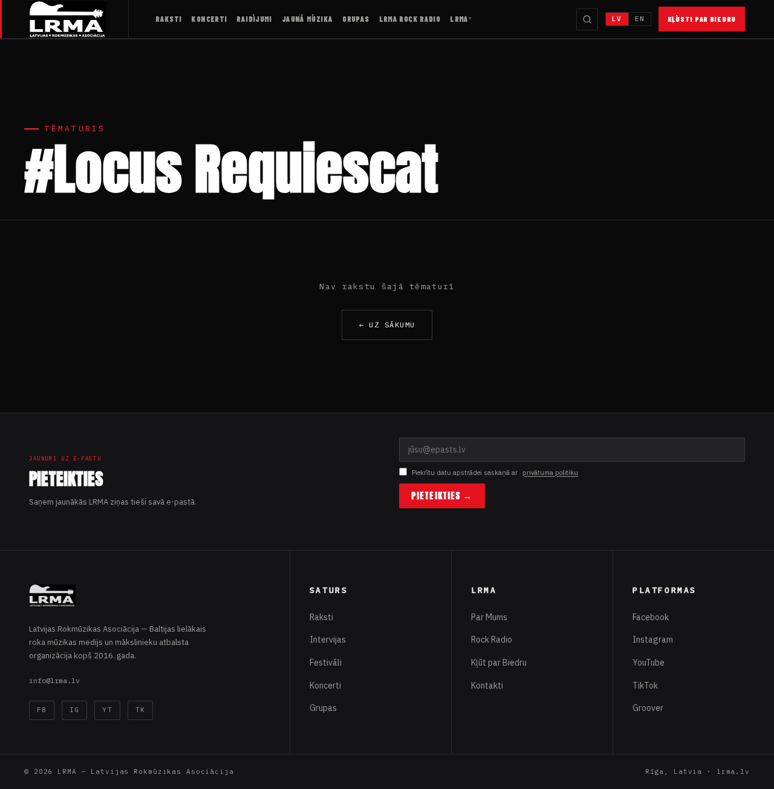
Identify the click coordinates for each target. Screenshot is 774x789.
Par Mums (489, 617)
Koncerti (209, 19)
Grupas (355, 19)
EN (640, 19)
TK (140, 710)
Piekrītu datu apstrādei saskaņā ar (495, 472)
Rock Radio (491, 639)
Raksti (168, 19)
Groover (648, 707)
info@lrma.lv (54, 680)
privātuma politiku (550, 472)
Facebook (651, 617)
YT (107, 710)
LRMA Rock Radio (410, 19)
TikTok (645, 685)
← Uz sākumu (387, 324)
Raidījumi (254, 19)
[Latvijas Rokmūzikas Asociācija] (79, 19)
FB (42, 710)
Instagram (653, 639)
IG (74, 710)
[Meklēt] (587, 19)
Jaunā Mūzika (307, 19)
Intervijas (328, 639)
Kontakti (487, 685)
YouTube (649, 662)
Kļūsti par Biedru (702, 19)
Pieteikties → (442, 495)
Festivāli (326, 662)
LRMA (459, 19)
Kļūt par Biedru (499, 662)
